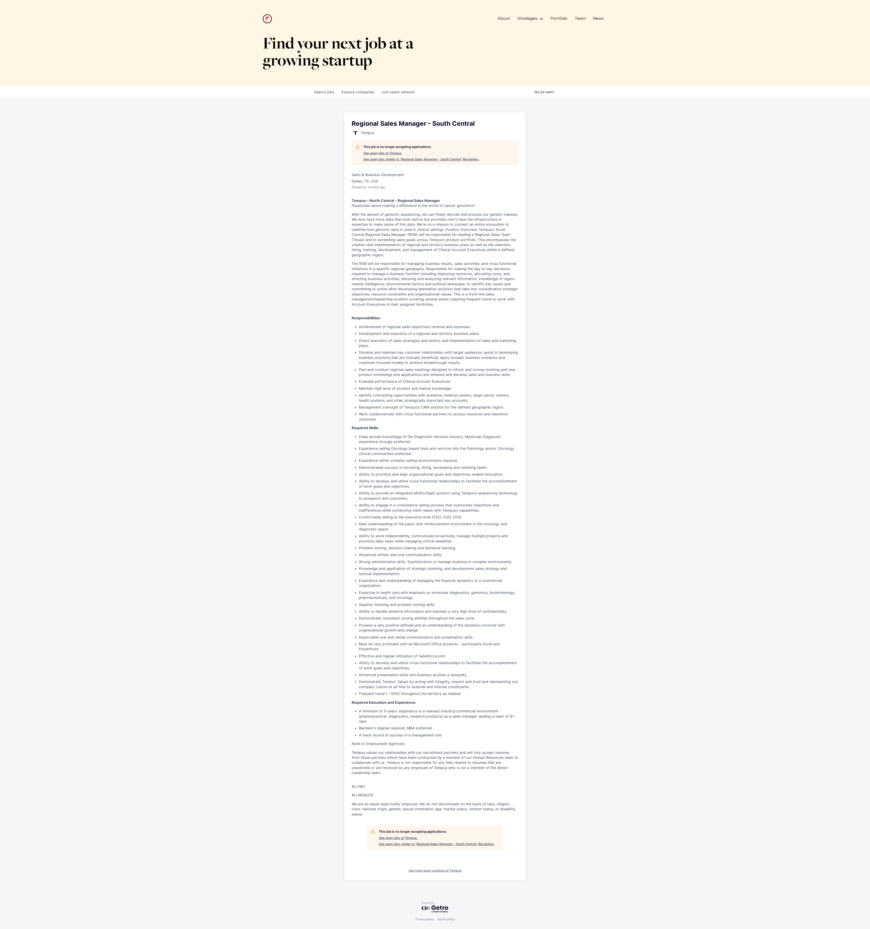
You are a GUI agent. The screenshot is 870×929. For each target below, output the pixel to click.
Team (580, 19)
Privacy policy (425, 919)
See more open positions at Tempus (435, 870)
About (504, 19)
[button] (528, 19)
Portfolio (559, 19)
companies (357, 92)
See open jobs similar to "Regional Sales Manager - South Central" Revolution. (421, 159)
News (598, 19)
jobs (324, 92)
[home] (267, 18)
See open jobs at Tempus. (382, 153)
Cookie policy (446, 919)
